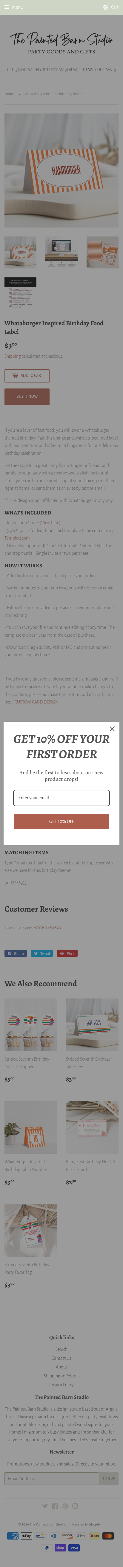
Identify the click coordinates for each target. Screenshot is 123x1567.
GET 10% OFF (61, 821)
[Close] (112, 729)
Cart (114, 7)
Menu (17, 7)
